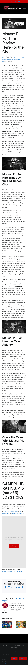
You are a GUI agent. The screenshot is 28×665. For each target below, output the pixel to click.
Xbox (20, 511)
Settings (4, 663)
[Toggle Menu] (24, 8)
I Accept (14, 546)
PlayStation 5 (5, 59)
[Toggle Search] (20, 8)
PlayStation (5, 513)
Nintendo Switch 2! (18, 513)
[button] (3, 624)
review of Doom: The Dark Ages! (12, 571)
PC (23, 57)
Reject (23, 658)
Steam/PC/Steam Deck (11, 511)
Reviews (11, 59)
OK (14, 658)
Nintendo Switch (18, 57)
